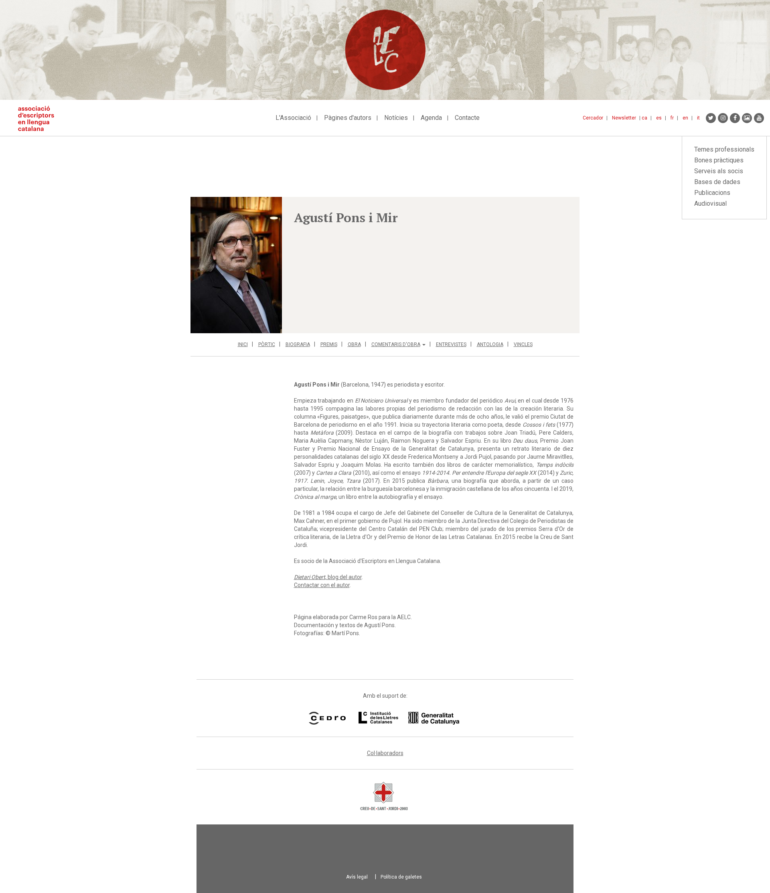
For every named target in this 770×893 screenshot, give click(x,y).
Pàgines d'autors (347, 117)
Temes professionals (724, 149)
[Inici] (39, 118)
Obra (354, 344)
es (659, 118)
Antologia (490, 344)
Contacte (467, 117)
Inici (243, 344)
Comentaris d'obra (395, 344)
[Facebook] (735, 118)
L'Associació (293, 117)
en (685, 118)
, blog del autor (328, 577)
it (698, 118)
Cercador (593, 118)
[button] (236, 265)
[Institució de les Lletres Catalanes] (409, 718)
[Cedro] (327, 718)
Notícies (396, 117)
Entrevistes (451, 344)
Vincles (523, 344)
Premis (328, 344)
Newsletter (624, 118)
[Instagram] (723, 118)
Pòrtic (266, 344)
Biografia (298, 344)
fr (672, 118)
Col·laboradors (385, 753)
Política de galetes (401, 877)
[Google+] (747, 118)
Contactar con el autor (322, 585)
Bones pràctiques (719, 160)
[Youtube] (759, 118)
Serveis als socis (718, 171)
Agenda (431, 117)
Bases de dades (717, 182)
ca (644, 118)
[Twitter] (711, 118)
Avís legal (357, 877)
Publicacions (712, 192)
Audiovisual (710, 203)
